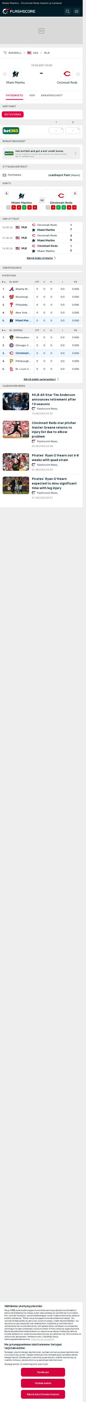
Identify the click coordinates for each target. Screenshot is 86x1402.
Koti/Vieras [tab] (12, 114)
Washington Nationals (23, 297)
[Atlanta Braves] (11, 289)
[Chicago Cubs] (11, 345)
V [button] (44, 281)
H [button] (51, 281)
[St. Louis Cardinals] (11, 369)
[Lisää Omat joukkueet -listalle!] (4, 73)
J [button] (62, 281)
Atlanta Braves (23, 289)
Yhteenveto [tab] (14, 95)
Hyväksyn (43, 1372)
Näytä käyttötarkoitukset (43, 1394)
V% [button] (75, 281)
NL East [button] (13, 281)
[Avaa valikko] (76, 11)
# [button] (3, 281)
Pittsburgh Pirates (23, 361)
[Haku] (67, 11)
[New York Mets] (11, 312)
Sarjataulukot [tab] (52, 95)
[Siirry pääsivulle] (22, 11)
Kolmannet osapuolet (42, 1339)
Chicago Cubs (23, 345)
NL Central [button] (16, 330)
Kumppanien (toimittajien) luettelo (26, 1364)
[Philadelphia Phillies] (11, 305)
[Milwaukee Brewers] (11, 337)
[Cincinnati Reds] (11, 353)
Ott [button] (37, 281)
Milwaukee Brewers (23, 337)
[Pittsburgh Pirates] (11, 361)
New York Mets (23, 312)
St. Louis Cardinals (23, 369)
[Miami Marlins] (11, 320)
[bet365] (11, 130)
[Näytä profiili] (15, 74)
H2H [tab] (32, 95)
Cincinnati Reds (67, 82)
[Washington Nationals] (11, 297)
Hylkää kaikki (43, 1383)
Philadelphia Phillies (23, 304)
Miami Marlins (15, 82)
